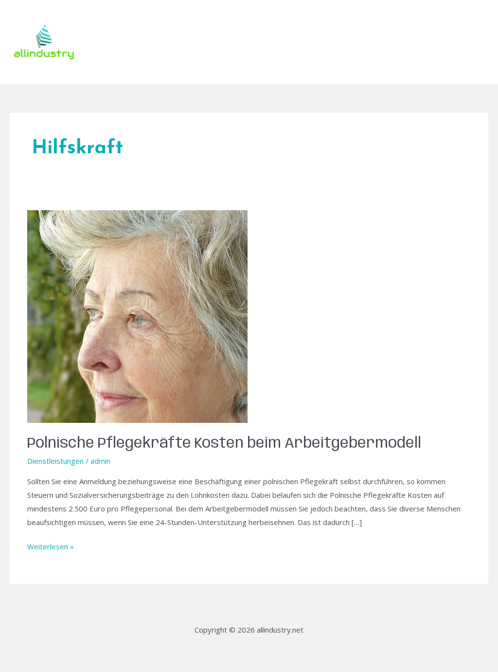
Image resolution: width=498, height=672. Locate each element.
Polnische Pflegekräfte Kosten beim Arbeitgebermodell (224, 443)
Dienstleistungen (55, 461)
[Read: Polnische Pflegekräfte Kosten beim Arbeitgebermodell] (137, 316)
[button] (464, 42)
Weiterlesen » (50, 545)
